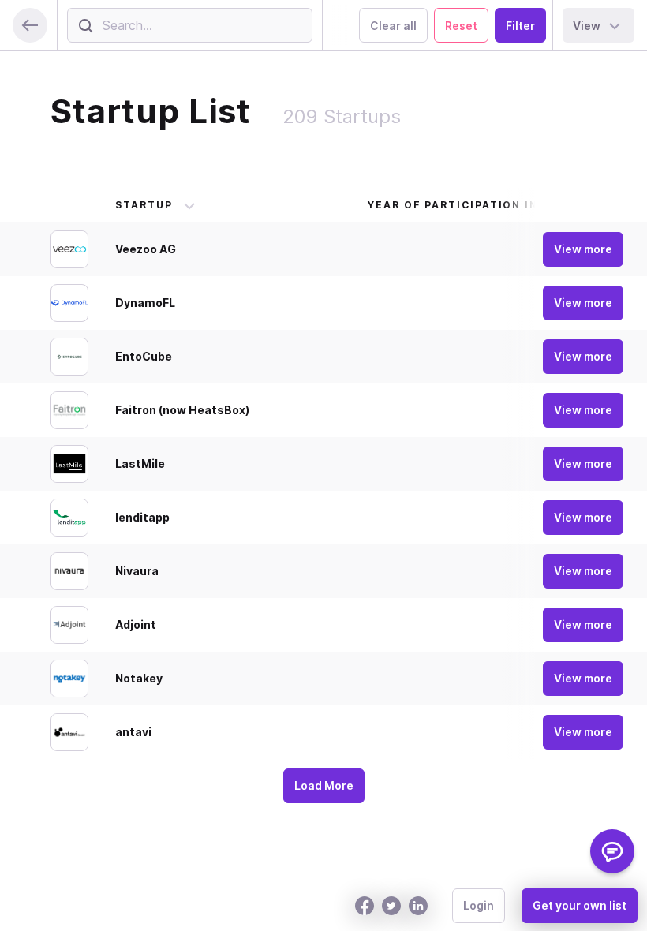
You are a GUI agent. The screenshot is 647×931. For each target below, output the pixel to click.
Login (478, 905)
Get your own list (579, 905)
